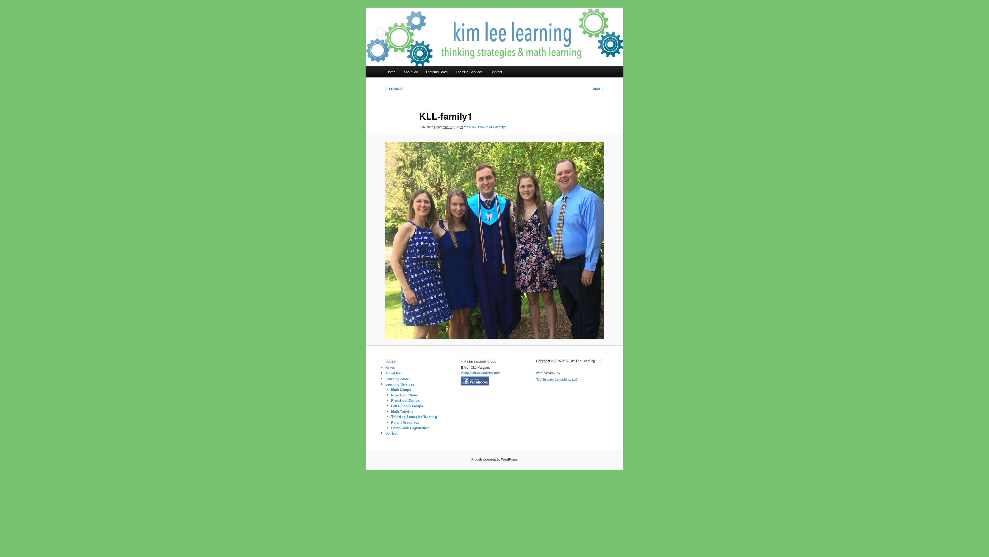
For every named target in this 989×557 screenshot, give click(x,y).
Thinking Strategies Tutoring (414, 416)
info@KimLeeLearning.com (481, 372)
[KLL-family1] (494, 240)
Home (391, 71)
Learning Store (437, 71)
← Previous (393, 88)
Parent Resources (405, 422)
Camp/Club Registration (410, 427)
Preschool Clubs (404, 394)
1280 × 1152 (476, 127)
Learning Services (469, 71)
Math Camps (401, 389)
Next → (598, 88)
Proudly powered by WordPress (494, 459)
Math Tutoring (402, 411)
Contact (496, 71)
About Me (411, 71)
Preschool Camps (405, 400)
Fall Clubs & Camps (407, 405)
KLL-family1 (498, 127)
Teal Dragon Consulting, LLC (557, 379)
